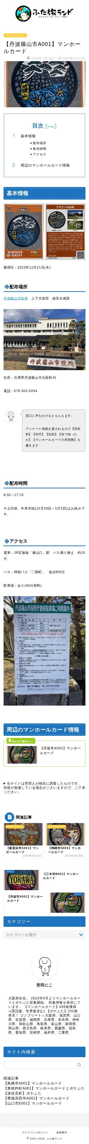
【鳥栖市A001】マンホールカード (33, 1083)
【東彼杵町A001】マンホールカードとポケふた (44, 1088)
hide (51, 126)
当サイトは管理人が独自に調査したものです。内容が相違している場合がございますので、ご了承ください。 (44, 788)
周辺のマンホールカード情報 (45, 165)
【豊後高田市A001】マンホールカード (37, 1098)
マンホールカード (15, 35)
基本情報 (28, 136)
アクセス (39, 154)
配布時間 (39, 149)
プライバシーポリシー (35, 1132)
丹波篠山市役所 (16, 298)
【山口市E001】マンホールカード (33, 1103)
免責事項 (61, 1132)
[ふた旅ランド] (44, 23)
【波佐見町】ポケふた (23, 1093)
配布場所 (39, 143)
